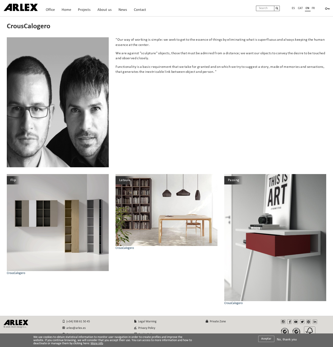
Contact (140, 10)
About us (104, 11)
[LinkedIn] (315, 321)
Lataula (124, 180)
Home (66, 11)
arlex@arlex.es (75, 328)
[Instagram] (283, 321)
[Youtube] (296, 321)
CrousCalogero (16, 273)
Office (50, 11)
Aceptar (266, 338)
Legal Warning (147, 321)
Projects (84, 11)
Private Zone (217, 321)
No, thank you (287, 339)
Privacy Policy (146, 328)
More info (97, 343)
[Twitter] (302, 321)
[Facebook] (289, 321)
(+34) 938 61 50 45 (77, 321)
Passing (233, 180)
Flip (13, 180)
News (122, 10)
